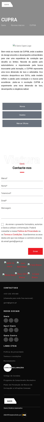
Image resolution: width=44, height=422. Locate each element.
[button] (22, 106)
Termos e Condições (13, 234)
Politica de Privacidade (27, 231)
